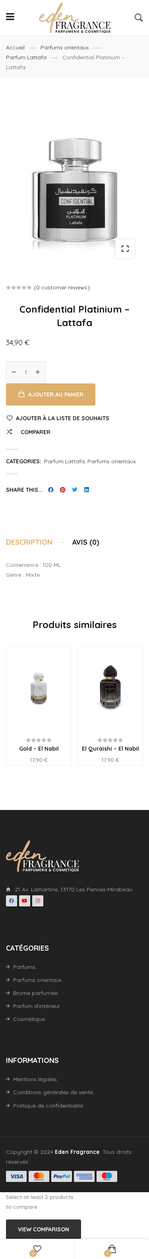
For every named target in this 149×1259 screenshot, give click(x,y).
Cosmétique (29, 1019)
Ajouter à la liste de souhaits (62, 418)
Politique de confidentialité (48, 1105)
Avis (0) (85, 542)
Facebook (11, 900)
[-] (14, 372)
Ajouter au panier (55, 394)
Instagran (37, 900)
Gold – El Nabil (39, 748)
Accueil (15, 47)
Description (29, 542)
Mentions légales (35, 1079)
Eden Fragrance (77, 1151)
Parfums (24, 966)
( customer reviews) (62, 287)
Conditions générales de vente (53, 1092)
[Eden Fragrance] (74, 18)
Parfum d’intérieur (36, 1006)
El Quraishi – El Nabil (110, 748)
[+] (38, 372)
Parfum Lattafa (26, 57)
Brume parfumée (35, 993)
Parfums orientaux (65, 47)
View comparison (43, 1229)
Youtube (24, 900)
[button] (125, 249)
